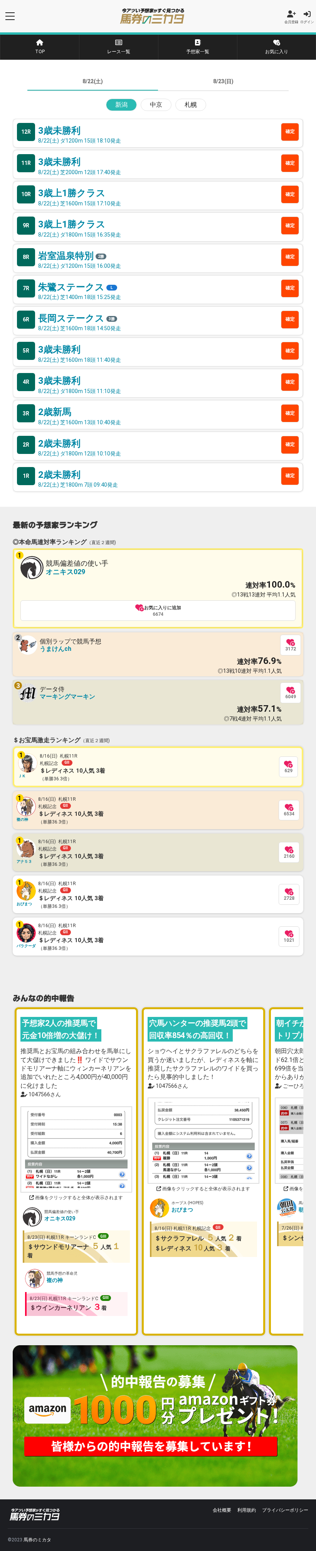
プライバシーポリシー (285, 1510)
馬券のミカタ (37, 1540)
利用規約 (246, 1510)
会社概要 (222, 1510)
